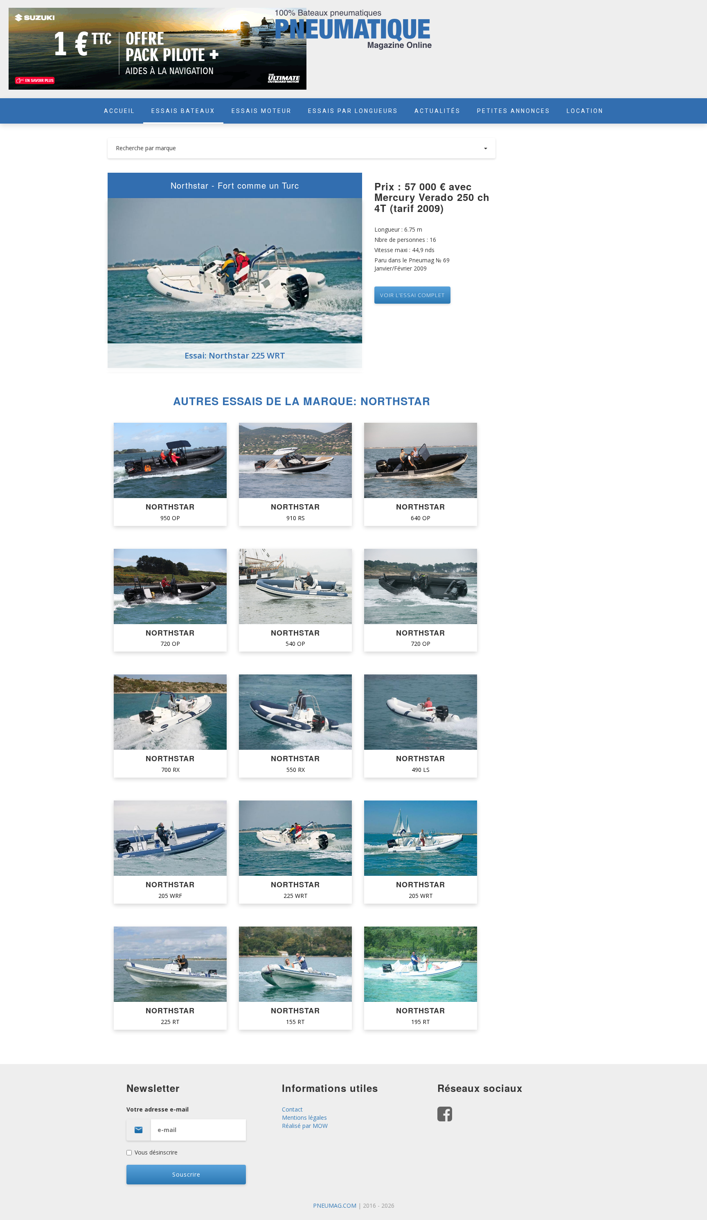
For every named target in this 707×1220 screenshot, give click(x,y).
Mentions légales (304, 1117)
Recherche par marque (146, 148)
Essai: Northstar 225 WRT (235, 355)
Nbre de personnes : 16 (405, 240)
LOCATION (585, 111)
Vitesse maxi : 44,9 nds (404, 250)
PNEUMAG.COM (334, 1205)
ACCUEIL (119, 111)
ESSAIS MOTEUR (262, 111)
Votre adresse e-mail (157, 1109)
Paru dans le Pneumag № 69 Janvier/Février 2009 (412, 264)
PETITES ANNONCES (513, 111)
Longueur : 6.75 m (398, 229)
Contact (292, 1109)
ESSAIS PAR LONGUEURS (353, 111)
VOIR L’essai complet (412, 295)
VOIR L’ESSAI (170, 461)
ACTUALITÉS (437, 111)
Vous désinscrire (156, 1152)
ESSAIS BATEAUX (183, 111)
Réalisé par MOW (305, 1126)
